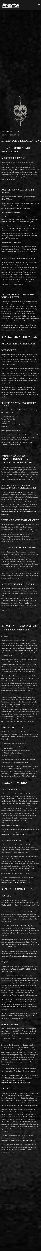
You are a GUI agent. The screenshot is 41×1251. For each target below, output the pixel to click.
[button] (39, 5)
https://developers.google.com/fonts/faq (18, 1078)
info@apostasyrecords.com (10, 430)
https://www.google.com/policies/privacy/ (15, 1082)
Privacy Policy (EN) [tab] (11, 135)
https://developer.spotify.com (28, 1105)
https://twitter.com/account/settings (13, 834)
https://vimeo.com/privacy (15, 1018)
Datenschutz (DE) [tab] (10, 131)
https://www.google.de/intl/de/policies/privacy (21, 956)
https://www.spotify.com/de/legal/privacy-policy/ (18, 1140)
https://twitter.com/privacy (10, 825)
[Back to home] (10, 5)
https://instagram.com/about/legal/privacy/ (15, 882)
